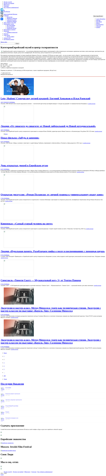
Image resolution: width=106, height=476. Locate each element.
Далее (5, 379)
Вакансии (6, 31)
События (6, 15)
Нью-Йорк (99, 21)
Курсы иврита (10, 26)
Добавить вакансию (12, 32)
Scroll (2, 474)
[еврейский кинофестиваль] (8, 450)
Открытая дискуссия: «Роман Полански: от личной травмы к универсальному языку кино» (52, 194)
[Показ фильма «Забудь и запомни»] (6, 134)
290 (5, 375)
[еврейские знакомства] (7, 443)
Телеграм (6, 6)
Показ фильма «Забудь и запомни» (20, 137)
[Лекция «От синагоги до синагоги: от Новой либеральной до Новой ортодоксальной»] (19, 122)
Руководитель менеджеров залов (12, 418)
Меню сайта (4, 42)
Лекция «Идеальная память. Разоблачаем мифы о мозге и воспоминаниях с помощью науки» (53, 251)
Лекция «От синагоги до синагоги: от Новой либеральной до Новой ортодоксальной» (48, 126)
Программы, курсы (9, 24)
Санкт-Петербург (100, 19)
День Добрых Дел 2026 (10, 22)
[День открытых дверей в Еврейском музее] (19, 161)
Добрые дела (7, 38)
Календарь (9, 17)
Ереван (98, 27)
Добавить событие (12, 21)
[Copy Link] (1, 15)
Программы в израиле (9, 29)
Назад (5, 353)
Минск (98, 23)
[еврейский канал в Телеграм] (1, 467)
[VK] (1, 12)
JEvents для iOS (8, 2)
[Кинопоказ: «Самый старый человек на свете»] (19, 219)
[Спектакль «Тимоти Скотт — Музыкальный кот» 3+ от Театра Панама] (19, 276)
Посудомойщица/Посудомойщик (12, 405)
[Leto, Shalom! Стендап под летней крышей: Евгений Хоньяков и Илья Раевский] (19, 94)
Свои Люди (7, 35)
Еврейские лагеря (11, 28)
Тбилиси (98, 26)
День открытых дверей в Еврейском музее (24, 165)
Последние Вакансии (12, 383)
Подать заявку (10, 36)
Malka (13, 102)
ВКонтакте (6, 4)
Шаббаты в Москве (12, 18)
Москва (98, 20)
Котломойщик (8, 387)
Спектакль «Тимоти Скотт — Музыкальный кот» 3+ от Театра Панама (41, 280)
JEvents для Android (9, 3)
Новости (6, 33)
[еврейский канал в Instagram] (1, 469)
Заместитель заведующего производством (14, 399)
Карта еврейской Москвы (10, 14)
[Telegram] (1, 9)
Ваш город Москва (98, 16)
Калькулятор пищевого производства (13, 393)
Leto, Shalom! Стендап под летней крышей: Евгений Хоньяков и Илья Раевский (45, 98)
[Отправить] (1, 19)
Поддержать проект (9, 39)
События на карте (11, 19)
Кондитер (7, 411)
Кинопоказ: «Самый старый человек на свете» (27, 223)
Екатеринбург (100, 24)
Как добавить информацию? (11, 7)
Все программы (11, 25)
